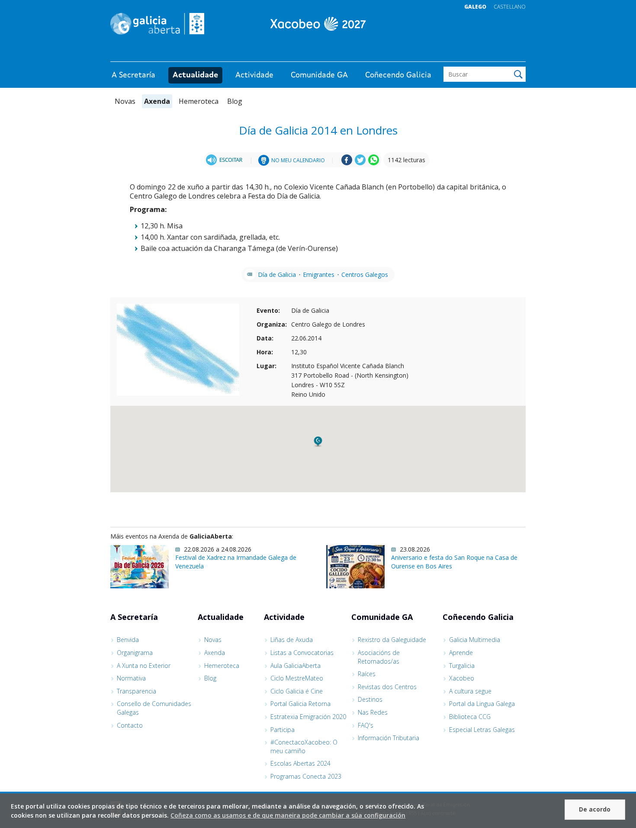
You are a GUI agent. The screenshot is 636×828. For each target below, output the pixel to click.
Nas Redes (373, 712)
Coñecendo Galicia (398, 75)
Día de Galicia (277, 274)
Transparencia (136, 691)
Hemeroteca (198, 101)
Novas (125, 101)
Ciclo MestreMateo (296, 678)
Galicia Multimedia (474, 639)
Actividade (254, 75)
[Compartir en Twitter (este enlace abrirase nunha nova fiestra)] (360, 163)
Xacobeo (461, 678)
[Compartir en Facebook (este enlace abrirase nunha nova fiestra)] (346, 163)
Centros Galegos (364, 274)
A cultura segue (470, 691)
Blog (234, 101)
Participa (282, 729)
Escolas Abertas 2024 (300, 763)
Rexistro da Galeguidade (392, 639)
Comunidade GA (319, 75)
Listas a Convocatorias (302, 652)
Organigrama (135, 652)
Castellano (510, 6)
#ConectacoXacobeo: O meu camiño (303, 746)
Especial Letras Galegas (482, 729)
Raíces (367, 674)
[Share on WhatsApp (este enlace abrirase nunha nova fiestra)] (373, 163)
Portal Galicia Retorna (300, 704)
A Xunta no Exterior (143, 665)
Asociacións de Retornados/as (379, 656)
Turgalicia (462, 665)
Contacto (130, 725)
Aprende (461, 652)
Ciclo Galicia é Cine (296, 691)
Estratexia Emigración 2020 (308, 716)
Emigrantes (318, 274)
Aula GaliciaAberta (295, 665)
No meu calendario (298, 160)
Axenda (157, 101)
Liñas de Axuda (291, 639)
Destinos (370, 699)
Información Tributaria (388, 738)
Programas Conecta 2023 (305, 776)
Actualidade (195, 75)
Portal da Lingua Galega (482, 704)
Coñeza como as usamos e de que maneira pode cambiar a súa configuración (287, 815)
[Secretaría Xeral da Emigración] (318, 24)
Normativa (131, 678)
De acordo (594, 809)
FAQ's (365, 725)
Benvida (128, 639)
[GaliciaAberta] (486, 53)
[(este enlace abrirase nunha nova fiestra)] (225, 160)
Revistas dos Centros (387, 687)
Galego (475, 6)
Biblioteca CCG (470, 716)
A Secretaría (133, 75)
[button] (318, 441)
